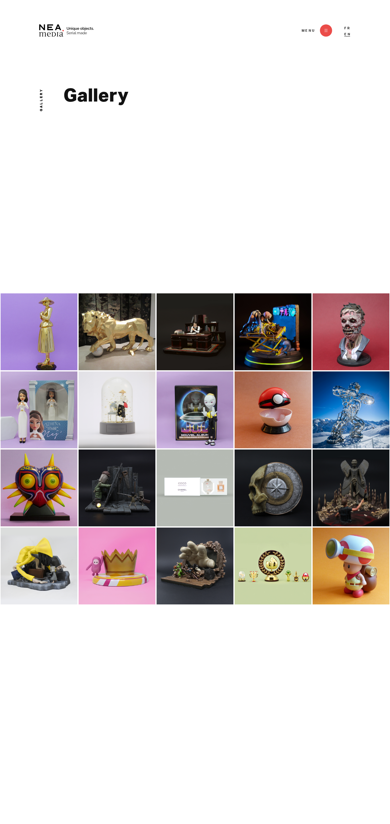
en (347, 34)
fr (347, 28)
